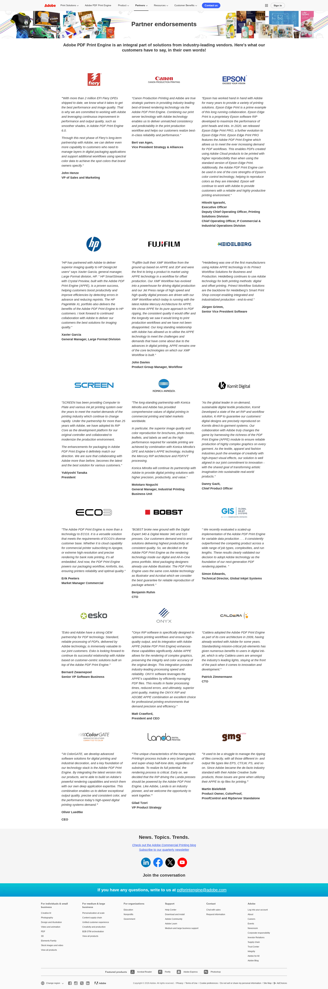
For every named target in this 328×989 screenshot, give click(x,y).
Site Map (267, 983)
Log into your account (258, 910)
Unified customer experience (95, 922)
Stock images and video (52, 945)
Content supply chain (92, 917)
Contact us (211, 5)
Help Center (170, 910)
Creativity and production (94, 927)
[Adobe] (50, 5)
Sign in (278, 5)
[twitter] (82, 983)
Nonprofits (128, 914)
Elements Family (48, 941)
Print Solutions (68, 5)
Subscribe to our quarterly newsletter (164, 849)
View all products (49, 950)
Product (122, 5)
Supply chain (254, 942)
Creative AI (46, 913)
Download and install (175, 914)
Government (129, 919)
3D (42, 936)
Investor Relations (256, 937)
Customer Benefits (184, 5)
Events (251, 923)
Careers (251, 919)
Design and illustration (51, 922)
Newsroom (253, 928)
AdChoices (282, 983)
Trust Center (253, 947)
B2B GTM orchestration (93, 931)
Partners (140, 5)
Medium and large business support (180, 928)
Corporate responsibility (259, 933)
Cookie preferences (209, 983)
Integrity (251, 951)
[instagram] (76, 983)
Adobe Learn (171, 923)
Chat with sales (213, 910)
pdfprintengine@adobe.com (202, 890)
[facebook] (70, 983)
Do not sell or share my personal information (240, 983)
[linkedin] (88, 983)
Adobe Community (173, 919)
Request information (215, 914)
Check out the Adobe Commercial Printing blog (164, 845)
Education (128, 910)
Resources (160, 5)
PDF (43, 931)
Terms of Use (191, 983)
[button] (266, 5)
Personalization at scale (93, 913)
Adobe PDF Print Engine (98, 5)
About (250, 914)
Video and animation (50, 927)
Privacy (179, 983)
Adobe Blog (253, 960)
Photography (47, 917)
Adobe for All (253, 956)
